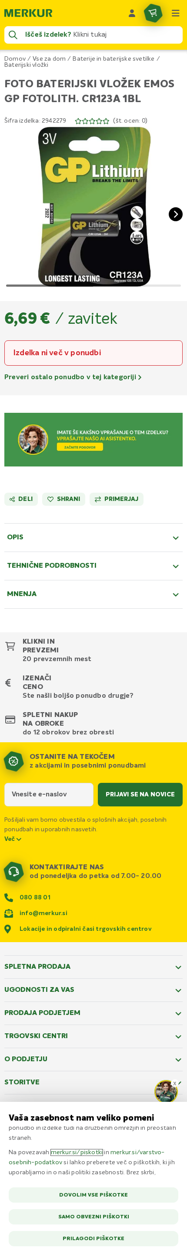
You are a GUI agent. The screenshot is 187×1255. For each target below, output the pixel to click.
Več (10, 839)
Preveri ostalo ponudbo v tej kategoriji (71, 377)
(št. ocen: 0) (130, 121)
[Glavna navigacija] (176, 13)
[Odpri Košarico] (153, 13)
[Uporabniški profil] (132, 13)
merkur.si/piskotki (77, 1152)
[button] (93, 207)
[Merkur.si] (28, 13)
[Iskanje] (13, 35)
